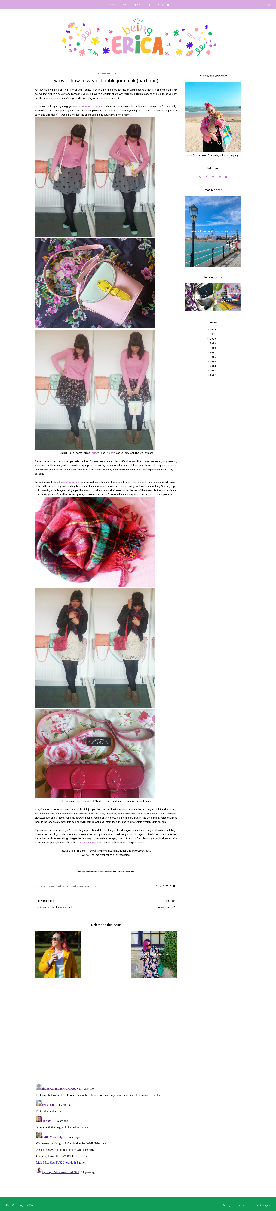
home (112, 5)
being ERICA (24, 1205)
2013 (213, 370)
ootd (59, 886)
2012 (213, 375)
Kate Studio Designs (256, 1205)
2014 (213, 366)
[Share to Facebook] (163, 886)
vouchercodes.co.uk (80, 886)
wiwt (95, 886)
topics (136, 5)
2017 (213, 352)
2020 (213, 338)
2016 (213, 357)
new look (89, 801)
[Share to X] (167, 886)
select (95, 452)
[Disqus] (106, 1032)
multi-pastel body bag (67, 482)
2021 (213, 334)
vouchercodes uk (91, 106)
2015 (213, 361)
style (65, 886)
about (124, 5)
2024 (213, 329)
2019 (213, 343)
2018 (213, 348)
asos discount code (87, 842)
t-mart (110, 452)
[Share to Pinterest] (171, 886)
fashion (50, 886)
